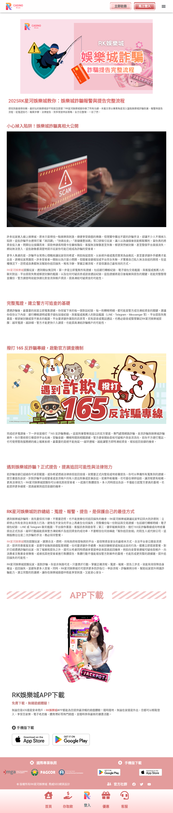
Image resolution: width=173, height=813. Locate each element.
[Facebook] (134, 784)
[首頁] (48, 796)
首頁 (48, 807)
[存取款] (68, 796)
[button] (163, 6)
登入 (87, 805)
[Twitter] (141, 784)
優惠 (106, 807)
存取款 (68, 807)
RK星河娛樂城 (15, 270)
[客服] (124, 796)
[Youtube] (149, 784)
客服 (124, 807)
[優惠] (106, 796)
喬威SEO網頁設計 (59, 784)
